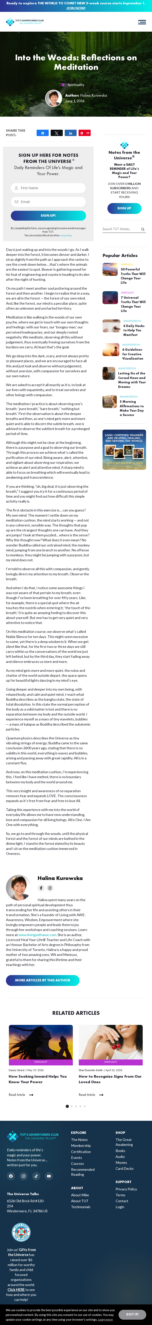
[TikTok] (36, 1176)
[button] (142, 22)
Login (120, 1207)
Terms (120, 1195)
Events (76, 1157)
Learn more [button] (105, 1319)
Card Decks (125, 1168)
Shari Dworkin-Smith (91, 1070)
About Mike (80, 1195)
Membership (81, 1145)
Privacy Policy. (66, 235)
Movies (121, 1162)
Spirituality (76, 84)
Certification (81, 1151)
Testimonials (80, 1207)
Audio (120, 1156)
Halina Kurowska (93, 96)
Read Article (17, 1095)
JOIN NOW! (76, 8)
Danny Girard (16, 1070)
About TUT (79, 1201)
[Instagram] (24, 1176)
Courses (77, 1163)
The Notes (79, 1139)
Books (120, 1150)
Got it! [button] (132, 1314)
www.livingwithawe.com (37, 935)
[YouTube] (49, 1176)
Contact (122, 1201)
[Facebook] (11, 1176)
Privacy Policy (126, 1189)
